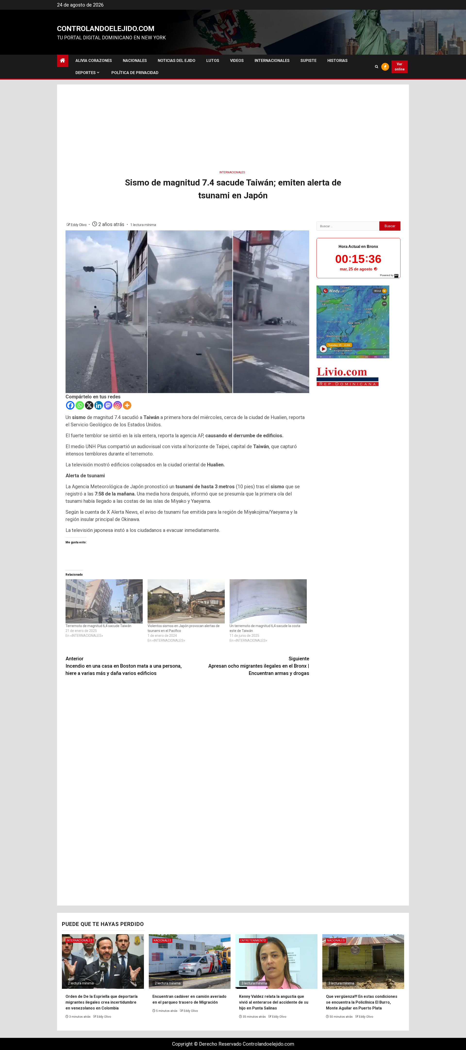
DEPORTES (85, 72)
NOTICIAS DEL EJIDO (176, 60)
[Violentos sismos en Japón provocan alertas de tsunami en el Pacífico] (186, 601)
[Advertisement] (233, 126)
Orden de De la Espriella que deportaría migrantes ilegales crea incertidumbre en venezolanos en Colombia (102, 1002)
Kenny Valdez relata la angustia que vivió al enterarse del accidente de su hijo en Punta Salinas (273, 1002)
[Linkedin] (98, 405)
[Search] (376, 66)
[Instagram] (117, 405)
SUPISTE (308, 60)
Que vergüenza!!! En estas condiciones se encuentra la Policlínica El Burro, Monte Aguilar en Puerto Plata (361, 1002)
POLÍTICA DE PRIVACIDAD (134, 72)
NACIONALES (135, 60)
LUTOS (212, 60)
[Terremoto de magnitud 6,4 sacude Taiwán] (104, 601)
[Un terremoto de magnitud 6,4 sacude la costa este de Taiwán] (268, 601)
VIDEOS (237, 60)
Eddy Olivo (79, 225)
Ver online (400, 66)
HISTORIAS (337, 60)
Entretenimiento (253, 940)
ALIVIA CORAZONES (93, 60)
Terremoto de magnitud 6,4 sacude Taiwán (98, 626)
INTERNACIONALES (272, 60)
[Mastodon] (108, 405)
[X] (89, 405)
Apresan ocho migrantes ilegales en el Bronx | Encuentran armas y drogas (258, 666)
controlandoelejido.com (105, 28)
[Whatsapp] (79, 405)
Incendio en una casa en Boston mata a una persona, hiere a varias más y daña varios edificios (124, 666)
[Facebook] (70, 405)
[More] (127, 405)
